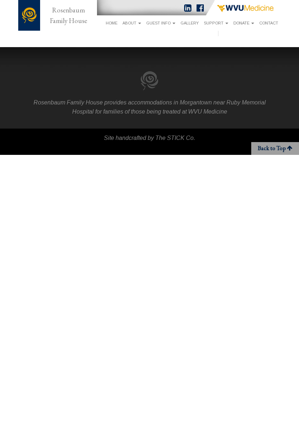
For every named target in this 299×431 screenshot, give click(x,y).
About (130, 23)
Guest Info (159, 23)
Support (214, 23)
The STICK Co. (175, 138)
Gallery (189, 23)
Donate (242, 23)
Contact (268, 23)
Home (111, 23)
